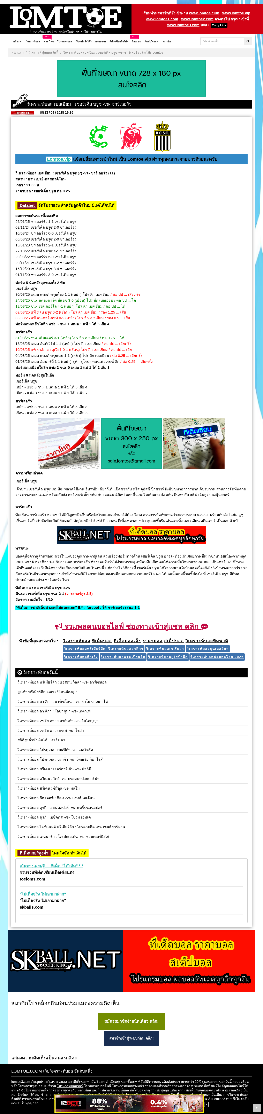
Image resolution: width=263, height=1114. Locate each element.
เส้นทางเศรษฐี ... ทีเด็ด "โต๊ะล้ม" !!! (51, 866)
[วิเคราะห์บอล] (131, 78)
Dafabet (27, 205)
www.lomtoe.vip (236, 13)
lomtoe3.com (20, 1081)
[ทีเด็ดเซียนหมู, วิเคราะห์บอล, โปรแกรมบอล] (131, 961)
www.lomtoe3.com (183, 25)
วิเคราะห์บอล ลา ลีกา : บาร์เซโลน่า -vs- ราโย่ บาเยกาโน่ (66, 31)
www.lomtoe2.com (197, 19)
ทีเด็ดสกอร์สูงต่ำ (34, 853)
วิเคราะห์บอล (57, 1081)
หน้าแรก (17, 52)
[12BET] (129, 1104)
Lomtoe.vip (59, 159)
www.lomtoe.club (204, 13)
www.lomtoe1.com (162, 19)
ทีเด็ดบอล (136, 1090)
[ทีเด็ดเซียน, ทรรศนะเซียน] (194, 444)
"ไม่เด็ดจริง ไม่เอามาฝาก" (43, 894)
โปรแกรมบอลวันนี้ (70, 1086)
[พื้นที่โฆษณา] (131, 444)
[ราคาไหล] (69, 444)
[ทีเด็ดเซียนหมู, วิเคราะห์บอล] (131, 535)
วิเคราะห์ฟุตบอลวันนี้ (43, 52)
